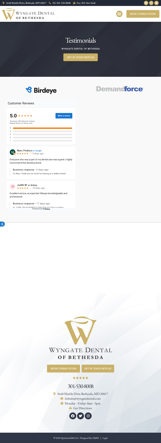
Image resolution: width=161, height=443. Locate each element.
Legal (105, 437)
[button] (119, 14)
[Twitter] (156, 3)
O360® (95, 437)
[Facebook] (146, 3)
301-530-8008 (80, 386)
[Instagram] (151, 3)
